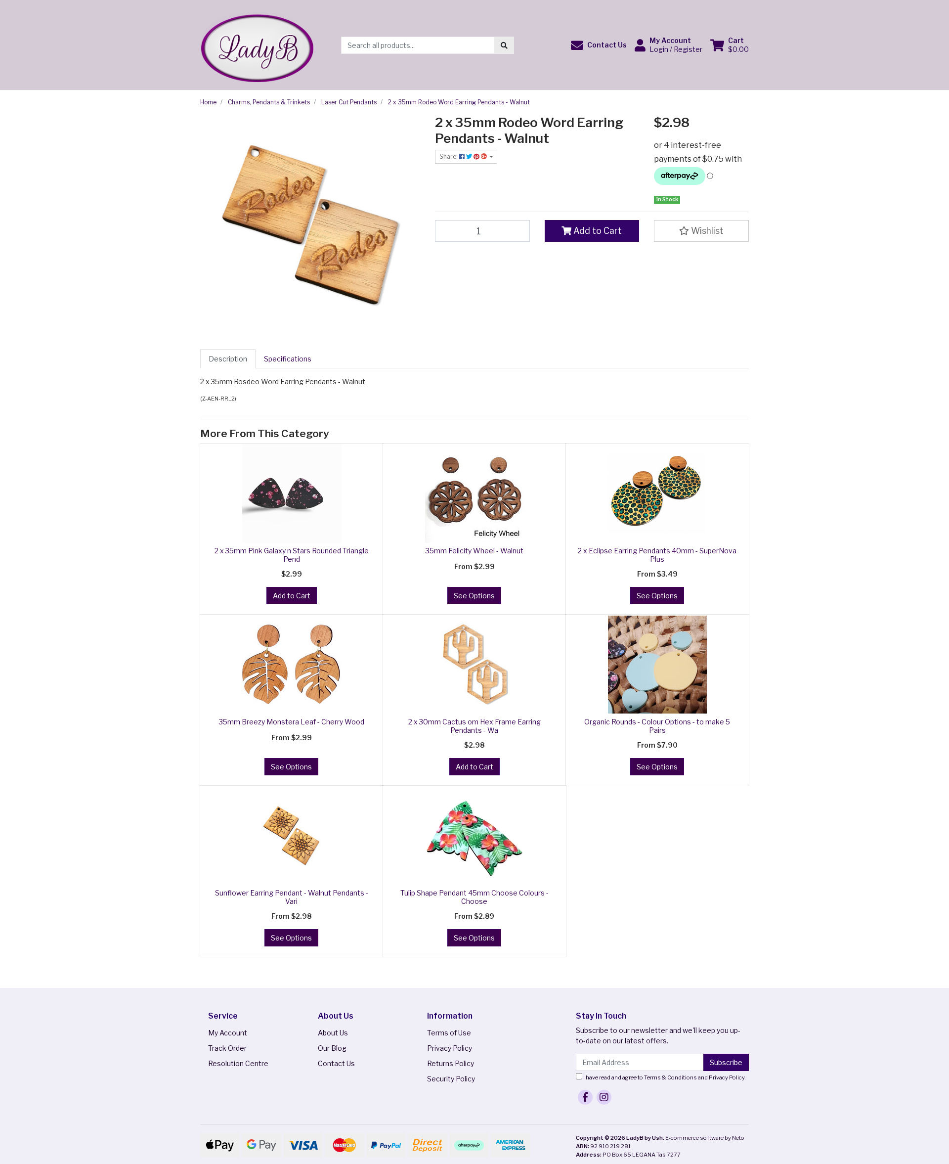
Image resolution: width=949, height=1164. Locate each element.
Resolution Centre (238, 1063)
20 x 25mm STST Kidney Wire (73, 1124)
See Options (474, 595)
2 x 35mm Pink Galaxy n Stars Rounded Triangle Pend (292, 554)
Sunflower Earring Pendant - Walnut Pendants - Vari (291, 897)
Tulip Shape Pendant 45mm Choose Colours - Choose (474, 897)
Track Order (227, 1048)
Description (228, 359)
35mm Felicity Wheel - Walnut (474, 550)
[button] (599, 45)
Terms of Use (449, 1033)
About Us (333, 1033)
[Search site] (504, 45)
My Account (227, 1033)
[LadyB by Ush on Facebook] (585, 1097)
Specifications (287, 359)
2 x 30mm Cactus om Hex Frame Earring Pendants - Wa (474, 725)
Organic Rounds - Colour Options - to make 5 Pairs (657, 725)
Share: (449, 156)
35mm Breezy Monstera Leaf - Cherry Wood (291, 721)
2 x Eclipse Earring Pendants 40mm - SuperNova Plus (657, 554)
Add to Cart (596, 230)
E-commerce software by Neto (704, 1137)
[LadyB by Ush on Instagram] (604, 1097)
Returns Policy (450, 1063)
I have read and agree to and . (664, 1077)
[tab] (228, 358)
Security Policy (451, 1078)
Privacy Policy (449, 1048)
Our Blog (332, 1048)
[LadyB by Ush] (256, 44)
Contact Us (336, 1063)
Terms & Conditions (670, 1077)
